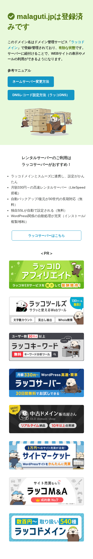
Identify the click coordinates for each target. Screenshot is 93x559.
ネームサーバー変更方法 (30, 81)
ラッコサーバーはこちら (46, 235)
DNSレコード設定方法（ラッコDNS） (41, 95)
